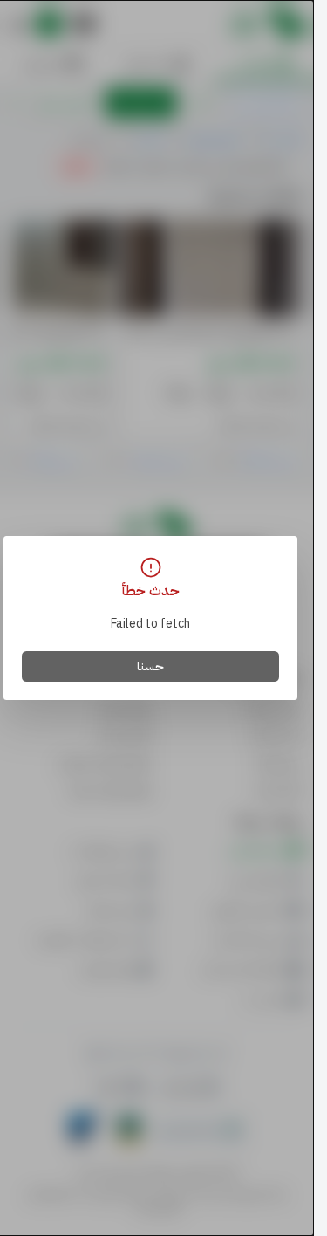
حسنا (150, 666)
